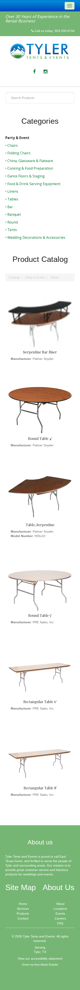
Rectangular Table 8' (40, 788)
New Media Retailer (46, 964)
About (60, 904)
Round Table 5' (40, 615)
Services (23, 908)
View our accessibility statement (40, 958)
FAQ (60, 923)
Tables (12, 199)
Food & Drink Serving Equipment (33, 184)
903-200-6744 (65, 31)
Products (23, 913)
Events (60, 913)
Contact (23, 918)
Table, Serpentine (40, 524)
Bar (9, 207)
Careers (60, 918)
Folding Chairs (18, 153)
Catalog (14, 277)
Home (23, 904)
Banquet (13, 214)
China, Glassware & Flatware (29, 161)
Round (12, 222)
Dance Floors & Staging (25, 176)
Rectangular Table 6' (40, 701)
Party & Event (17, 137)
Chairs (12, 145)
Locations (60, 908)
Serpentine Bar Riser (40, 352)
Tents (11, 229)
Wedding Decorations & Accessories (35, 237)
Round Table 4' (40, 438)
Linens (12, 191)
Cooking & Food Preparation (29, 168)
